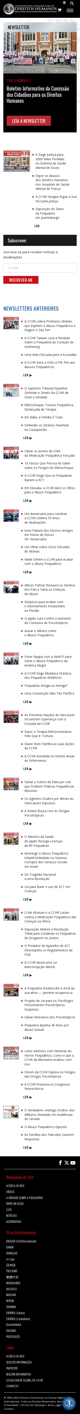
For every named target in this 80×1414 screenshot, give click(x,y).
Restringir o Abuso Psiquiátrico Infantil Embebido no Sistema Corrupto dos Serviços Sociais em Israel (46, 860)
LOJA (9, 1209)
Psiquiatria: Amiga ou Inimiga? (45, 685)
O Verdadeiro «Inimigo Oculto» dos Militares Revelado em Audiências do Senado (49, 1114)
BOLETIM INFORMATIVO (18, 1374)
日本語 (11, 1265)
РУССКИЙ (11, 1271)
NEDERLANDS (13, 1283)
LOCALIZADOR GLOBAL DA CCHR (24, 1380)
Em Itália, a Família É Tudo (43, 417)
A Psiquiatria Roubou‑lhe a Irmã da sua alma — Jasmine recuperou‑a (49, 990)
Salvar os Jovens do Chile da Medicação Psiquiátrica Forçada (49, 453)
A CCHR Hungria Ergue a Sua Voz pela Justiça (56, 198)
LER (37, 225)
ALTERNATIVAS (13, 1222)
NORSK (10, 1301)
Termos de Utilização (33, 1405)
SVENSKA (11, 1307)
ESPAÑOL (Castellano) (18, 1319)
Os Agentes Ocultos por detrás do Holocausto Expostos (49, 800)
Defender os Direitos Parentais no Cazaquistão (46, 427)
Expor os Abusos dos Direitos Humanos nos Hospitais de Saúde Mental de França (52, 182)
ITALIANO (11, 1331)
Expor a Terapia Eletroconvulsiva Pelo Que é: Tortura (47, 733)
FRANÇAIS (11, 1253)
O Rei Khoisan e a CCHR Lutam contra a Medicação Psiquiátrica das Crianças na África (50, 916)
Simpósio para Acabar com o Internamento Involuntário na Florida (44, 606)
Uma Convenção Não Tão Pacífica (49, 693)
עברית (10, 1259)
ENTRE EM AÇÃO (15, 1203)
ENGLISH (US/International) (21, 1241)
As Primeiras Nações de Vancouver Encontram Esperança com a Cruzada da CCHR (49, 719)
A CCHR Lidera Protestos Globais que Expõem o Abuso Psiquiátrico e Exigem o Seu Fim (50, 325)
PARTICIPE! (12, 1368)
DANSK (10, 1247)
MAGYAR (11, 1295)
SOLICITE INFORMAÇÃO (19, 1362)
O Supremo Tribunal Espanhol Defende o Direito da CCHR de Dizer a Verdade (46, 392)
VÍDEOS (10, 1192)
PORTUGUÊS (13, 1337)
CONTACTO (12, 1386)
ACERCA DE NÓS (15, 1186)
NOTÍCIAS (11, 1215)
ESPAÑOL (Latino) (15, 1313)
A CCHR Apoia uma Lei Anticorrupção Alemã (40, 964)
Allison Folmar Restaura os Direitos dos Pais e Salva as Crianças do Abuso (49, 589)
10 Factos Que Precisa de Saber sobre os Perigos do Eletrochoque (49, 465)
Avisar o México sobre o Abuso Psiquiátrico (40, 633)
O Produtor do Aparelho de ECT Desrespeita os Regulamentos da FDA (48, 950)
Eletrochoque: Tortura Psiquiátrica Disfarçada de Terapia (48, 407)
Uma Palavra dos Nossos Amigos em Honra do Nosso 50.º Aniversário (48, 534)
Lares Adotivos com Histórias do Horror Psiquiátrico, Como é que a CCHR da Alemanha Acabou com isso (49, 1057)
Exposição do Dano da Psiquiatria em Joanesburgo (50, 213)
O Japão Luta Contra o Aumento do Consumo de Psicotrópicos (47, 620)
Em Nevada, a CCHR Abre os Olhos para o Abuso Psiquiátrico (49, 490)
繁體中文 (12, 1277)
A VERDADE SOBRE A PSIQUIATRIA (24, 1198)
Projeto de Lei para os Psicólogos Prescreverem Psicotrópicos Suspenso (48, 1005)
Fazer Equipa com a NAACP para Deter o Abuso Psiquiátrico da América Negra (48, 660)
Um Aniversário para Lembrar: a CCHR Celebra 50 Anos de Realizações (46, 518)
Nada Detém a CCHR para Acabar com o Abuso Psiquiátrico (48, 561)
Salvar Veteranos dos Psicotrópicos (49, 1017)
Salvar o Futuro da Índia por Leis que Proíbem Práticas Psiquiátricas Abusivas (49, 786)
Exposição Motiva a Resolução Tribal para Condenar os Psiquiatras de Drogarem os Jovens (50, 933)
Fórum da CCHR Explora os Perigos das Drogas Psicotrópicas (49, 1074)
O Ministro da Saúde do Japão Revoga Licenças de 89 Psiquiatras (43, 841)
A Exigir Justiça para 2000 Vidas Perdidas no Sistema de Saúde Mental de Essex (51, 161)
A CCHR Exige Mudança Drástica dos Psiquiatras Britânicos (47, 675)
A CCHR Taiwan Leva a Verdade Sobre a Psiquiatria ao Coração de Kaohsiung (49, 342)
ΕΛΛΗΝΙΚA (13, 1325)
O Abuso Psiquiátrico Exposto (45, 1127)
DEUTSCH (11, 1289)
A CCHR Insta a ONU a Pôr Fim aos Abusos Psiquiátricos (49, 364)
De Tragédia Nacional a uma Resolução (40, 876)
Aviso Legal (54, 1405)
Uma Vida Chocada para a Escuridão (50, 354)
